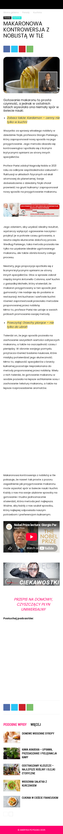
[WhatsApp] (30, 49)
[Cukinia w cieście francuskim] (11, 801)
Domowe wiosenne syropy (38, 733)
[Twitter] (14, 49)
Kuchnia (37, 12)
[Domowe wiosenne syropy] (11, 737)
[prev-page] (5, 814)
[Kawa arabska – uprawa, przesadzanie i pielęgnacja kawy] (11, 753)
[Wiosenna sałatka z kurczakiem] (11, 785)
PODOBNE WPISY (15, 725)
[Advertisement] (31, 427)
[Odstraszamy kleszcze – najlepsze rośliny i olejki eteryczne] (11, 769)
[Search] (58, 4)
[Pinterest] (22, 49)
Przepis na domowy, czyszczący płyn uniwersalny (33, 604)
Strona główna (11, 12)
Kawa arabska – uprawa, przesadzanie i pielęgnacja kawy (39, 753)
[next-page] (11, 814)
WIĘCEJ (36, 725)
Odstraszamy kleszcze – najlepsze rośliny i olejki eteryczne (38, 769)
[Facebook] (6, 49)
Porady (26, 12)
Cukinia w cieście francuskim (40, 797)
